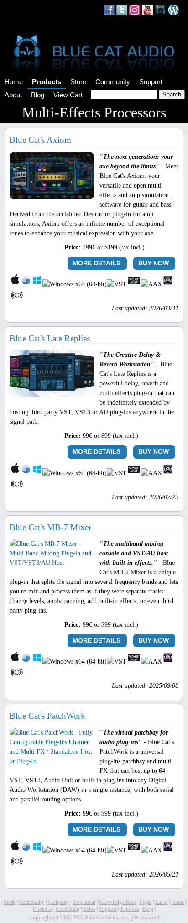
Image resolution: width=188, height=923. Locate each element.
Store (78, 82)
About (13, 95)
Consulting (67, 909)
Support (150, 82)
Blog (37, 95)
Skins (89, 909)
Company (58, 902)
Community (112, 82)
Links (161, 902)
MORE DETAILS (96, 263)
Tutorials (129, 909)
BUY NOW (153, 263)
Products (46, 82)
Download (84, 902)
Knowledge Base (117, 902)
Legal (145, 902)
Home (14, 82)
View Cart (68, 95)
